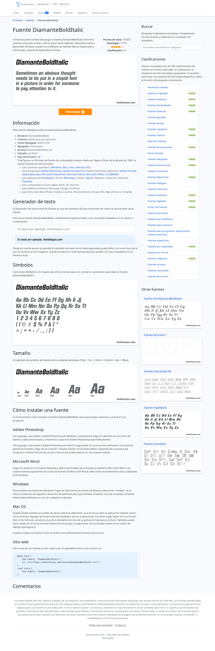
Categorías (43, 4)
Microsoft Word (76, 174)
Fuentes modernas (157, 171)
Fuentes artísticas (157, 195)
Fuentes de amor (156, 264)
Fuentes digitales (156, 201)
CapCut (89, 177)
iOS (88, 167)
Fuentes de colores (157, 276)
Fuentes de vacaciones (159, 147)
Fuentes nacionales (158, 270)
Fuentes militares (156, 99)
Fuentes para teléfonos (160, 219)
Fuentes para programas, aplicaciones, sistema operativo (168, 232)
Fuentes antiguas (156, 183)
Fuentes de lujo (155, 123)
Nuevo (43, 12)
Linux (71, 167)
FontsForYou (27, 4)
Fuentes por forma (157, 252)
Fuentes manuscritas (159, 165)
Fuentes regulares (157, 129)
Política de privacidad (100, 625)
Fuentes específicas (158, 240)
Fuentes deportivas (158, 177)
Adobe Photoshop (52, 170)
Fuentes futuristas (157, 189)
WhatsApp (69, 177)
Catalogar (28, 12)
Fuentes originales (157, 93)
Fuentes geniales (156, 117)
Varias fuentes (155, 153)
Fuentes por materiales (160, 246)
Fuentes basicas (156, 135)
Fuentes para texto (157, 213)
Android (80, 167)
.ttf (39, 156)
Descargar (74, 112)
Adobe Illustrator (31, 174)
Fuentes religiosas (157, 258)
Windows (56, 167)
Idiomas (64, 4)
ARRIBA (57, 12)
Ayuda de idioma (100, 12)
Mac (65, 167)
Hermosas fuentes (157, 87)
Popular (69, 12)
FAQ (55, 4)
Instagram (48, 177)
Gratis (16, 12)
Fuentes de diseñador (159, 105)
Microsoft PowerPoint (54, 174)
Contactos (120, 625)
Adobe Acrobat (128, 170)
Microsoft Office (95, 174)
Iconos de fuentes (157, 207)
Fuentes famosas (156, 111)
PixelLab (26, 181)
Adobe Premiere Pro (74, 170)
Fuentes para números (160, 225)
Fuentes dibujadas (157, 159)
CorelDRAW (111, 174)
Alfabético (82, 12)
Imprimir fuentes (156, 141)
